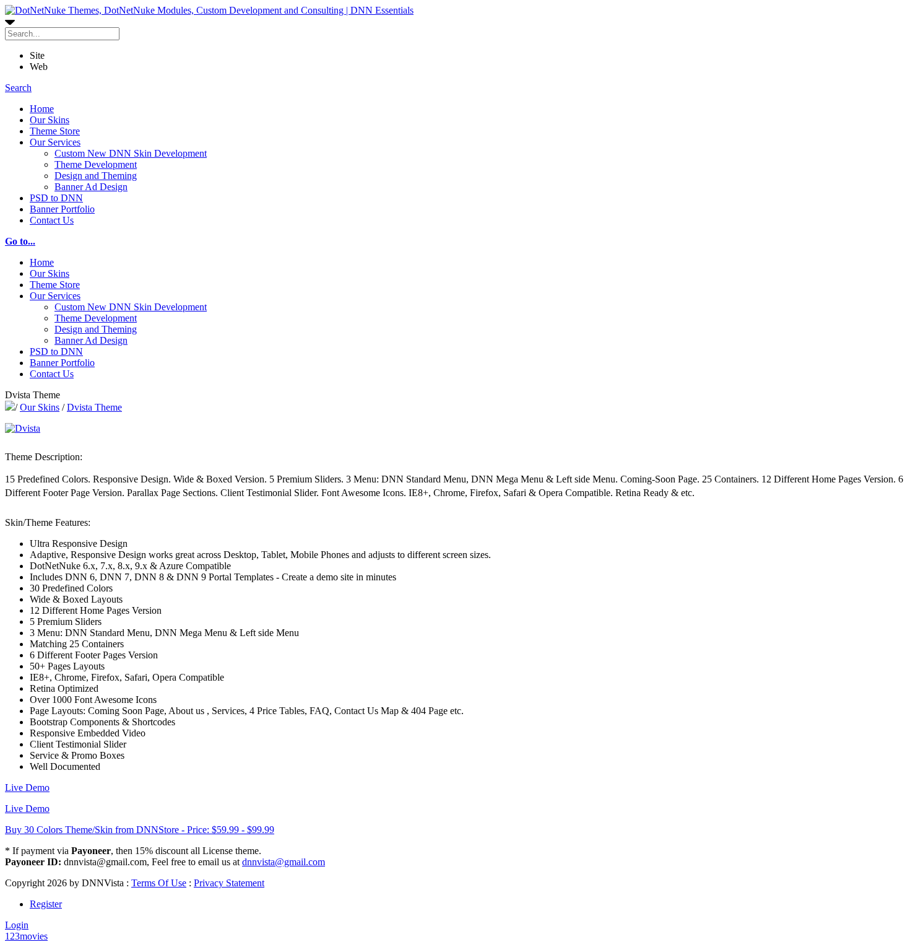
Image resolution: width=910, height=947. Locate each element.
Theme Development (95, 164)
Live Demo (27, 787)
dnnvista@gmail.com (283, 862)
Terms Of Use (158, 883)
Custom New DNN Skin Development (130, 153)
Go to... (20, 241)
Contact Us (52, 220)
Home (42, 108)
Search (18, 87)
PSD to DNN (56, 198)
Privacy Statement (229, 883)
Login (16, 925)
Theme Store (55, 131)
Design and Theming (95, 175)
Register (46, 904)
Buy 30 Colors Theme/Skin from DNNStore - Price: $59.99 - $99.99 (139, 829)
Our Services (55, 142)
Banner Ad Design (91, 186)
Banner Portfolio (62, 209)
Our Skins (49, 120)
